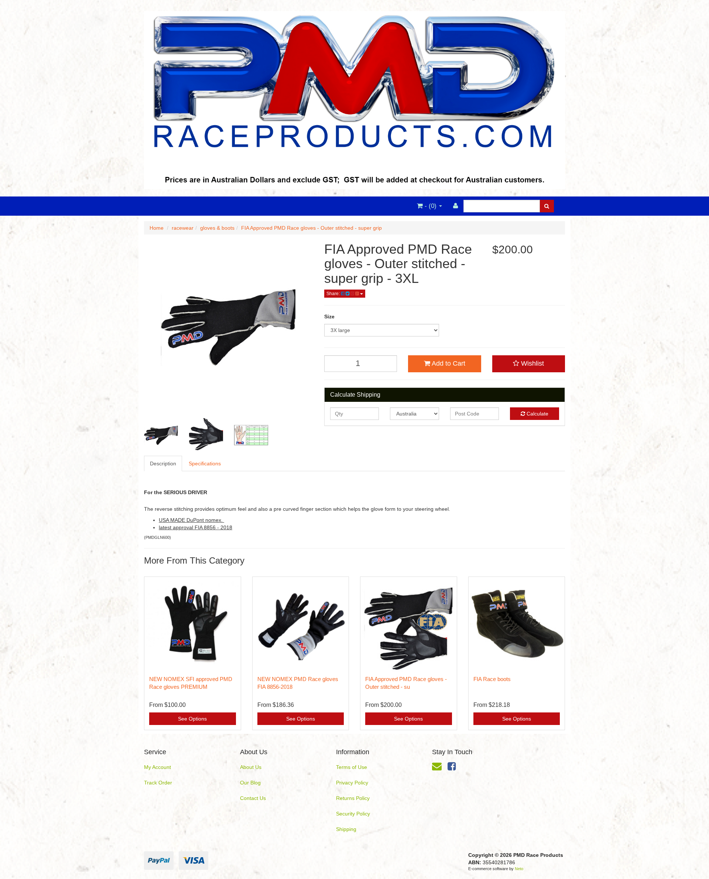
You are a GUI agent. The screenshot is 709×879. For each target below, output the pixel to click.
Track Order (158, 783)
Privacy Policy (352, 783)
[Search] (547, 206)
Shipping (346, 829)
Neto (519, 868)
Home (157, 228)
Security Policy (353, 814)
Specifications (205, 463)
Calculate (536, 414)
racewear (182, 228)
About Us (250, 767)
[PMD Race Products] (354, 98)
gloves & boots (217, 228)
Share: (333, 293)
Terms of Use (351, 767)
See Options (192, 719)
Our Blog (250, 783)
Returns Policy (353, 798)
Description (163, 463)
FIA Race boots (492, 679)
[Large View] (161, 435)
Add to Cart (447, 363)
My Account (157, 767)
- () (430, 205)
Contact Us (253, 798)
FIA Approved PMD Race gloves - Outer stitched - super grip (311, 228)
